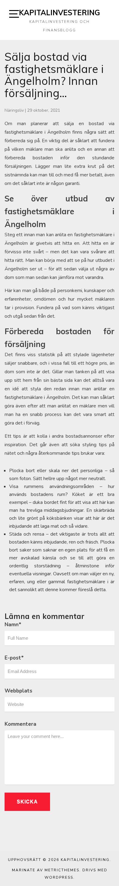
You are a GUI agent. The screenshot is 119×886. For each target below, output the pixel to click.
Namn (13, 624)
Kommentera (20, 724)
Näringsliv (14, 110)
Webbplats (18, 690)
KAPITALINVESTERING (59, 12)
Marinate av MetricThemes (45, 870)
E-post (14, 657)
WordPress (59, 877)
